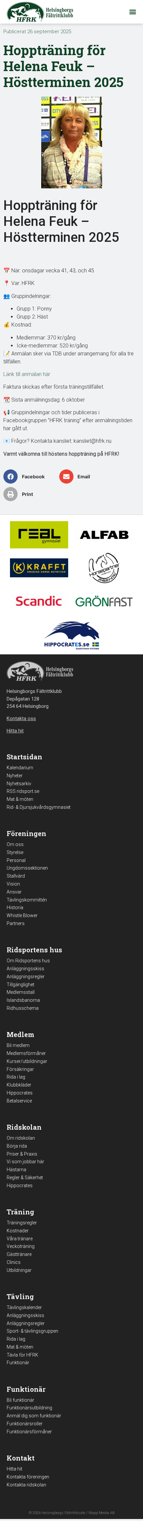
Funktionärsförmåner (29, 1431)
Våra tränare (20, 1238)
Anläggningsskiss (25, 968)
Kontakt (21, 1458)
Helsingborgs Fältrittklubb (63, 1513)
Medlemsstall (21, 992)
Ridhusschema (23, 1008)
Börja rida (17, 1146)
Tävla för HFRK (22, 1355)
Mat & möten (20, 799)
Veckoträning (21, 1246)
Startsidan (24, 756)
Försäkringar (20, 1069)
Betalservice (19, 1100)
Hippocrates (20, 1092)
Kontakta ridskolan (26, 1484)
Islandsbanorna (23, 1000)
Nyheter (15, 775)
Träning (20, 1211)
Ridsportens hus (34, 949)
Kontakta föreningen (28, 1476)
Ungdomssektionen (27, 868)
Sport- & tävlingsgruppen (32, 1331)
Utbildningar (19, 1270)
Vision (13, 884)
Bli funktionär (20, 1400)
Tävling (20, 1296)
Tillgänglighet (20, 984)
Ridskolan (24, 1127)
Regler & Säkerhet (25, 1177)
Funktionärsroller (25, 1423)
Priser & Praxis (22, 1154)
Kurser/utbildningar (27, 1061)
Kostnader (18, 1230)
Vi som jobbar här (25, 1161)
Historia (15, 907)
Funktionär (18, 1362)
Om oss (15, 844)
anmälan (32, 374)
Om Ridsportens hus (28, 960)
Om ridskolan (21, 1138)
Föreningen (26, 833)
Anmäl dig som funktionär (34, 1415)
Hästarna (16, 1169)
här (46, 374)
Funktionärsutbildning (29, 1407)
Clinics (14, 1262)
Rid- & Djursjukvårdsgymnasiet (39, 807)
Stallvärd (16, 876)
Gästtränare (19, 1254)
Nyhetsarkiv (19, 783)
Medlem (20, 1034)
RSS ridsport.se (23, 791)
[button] (132, 11)
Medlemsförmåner (26, 1053)
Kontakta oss (21, 718)
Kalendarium (20, 767)
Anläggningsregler (26, 976)
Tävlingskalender (24, 1307)
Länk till (12, 374)
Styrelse (15, 852)
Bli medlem (18, 1045)
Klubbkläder (19, 1085)
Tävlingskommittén (27, 900)
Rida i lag (16, 1077)
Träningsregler (22, 1222)
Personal (16, 860)
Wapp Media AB (101, 1513)
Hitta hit (14, 1469)
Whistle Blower (22, 915)
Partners (16, 923)
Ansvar (14, 892)
